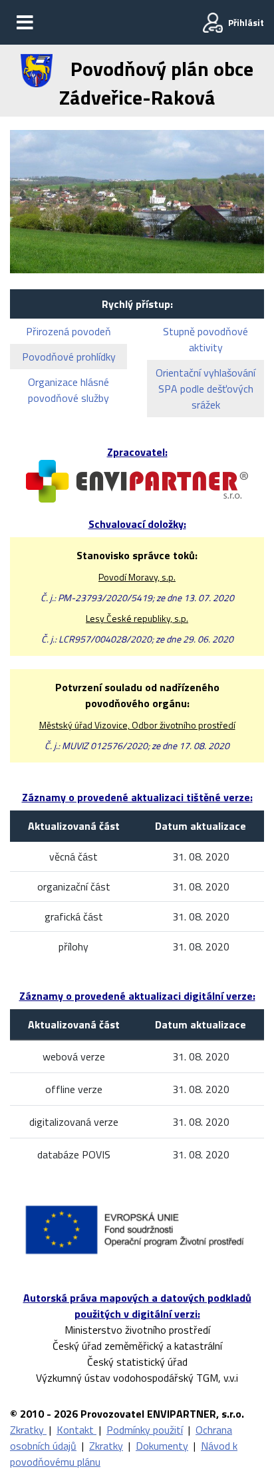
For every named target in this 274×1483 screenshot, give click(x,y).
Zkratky (28, 1430)
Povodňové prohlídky (69, 357)
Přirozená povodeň (68, 331)
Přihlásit (246, 22)
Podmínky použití (144, 1430)
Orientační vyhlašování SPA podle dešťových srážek (205, 389)
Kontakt (76, 1430)
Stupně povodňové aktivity (205, 339)
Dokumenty (162, 1446)
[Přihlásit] (213, 23)
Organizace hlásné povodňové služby (68, 390)
